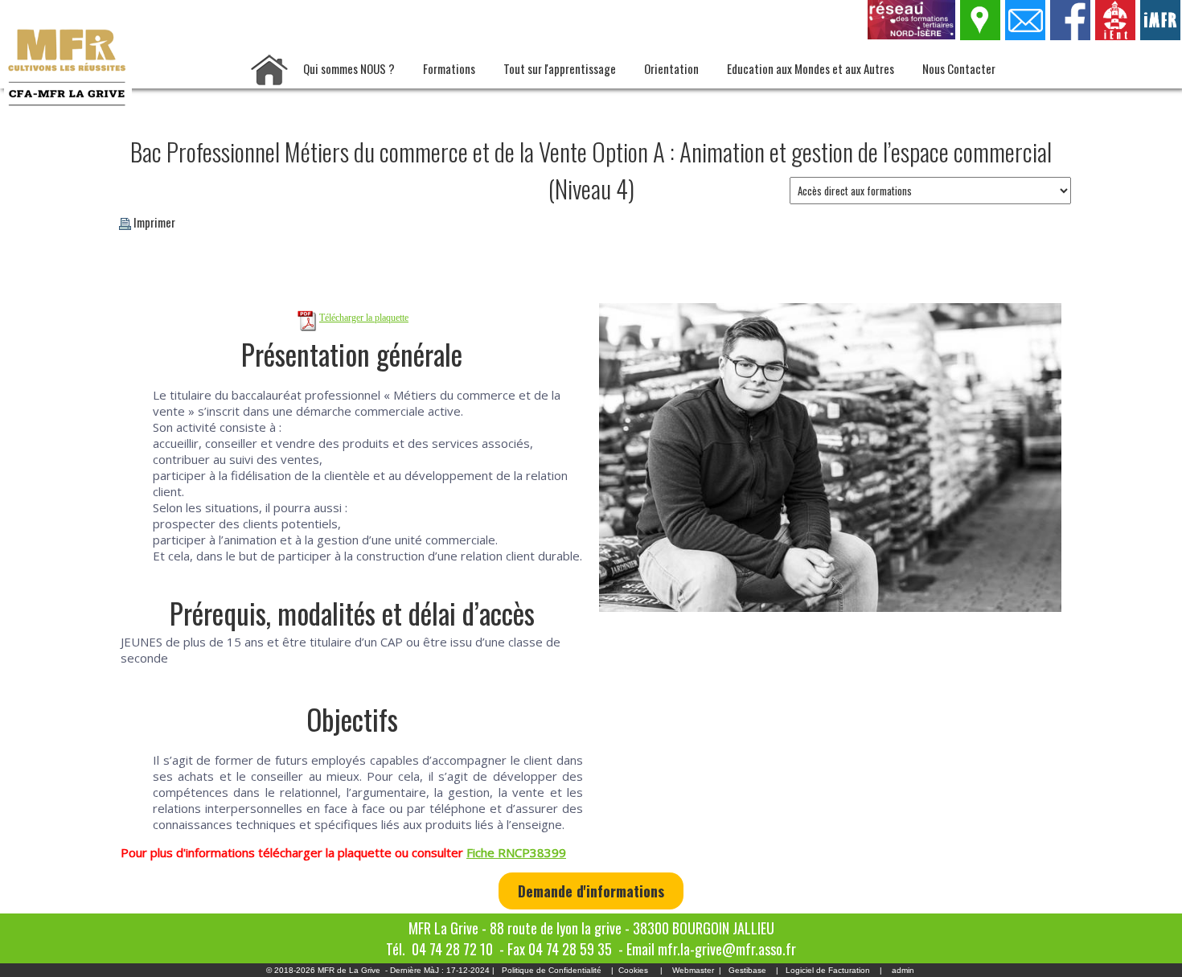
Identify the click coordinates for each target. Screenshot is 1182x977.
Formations (449, 68)
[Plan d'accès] (981, 35)
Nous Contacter (958, 68)
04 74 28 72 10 (452, 948)
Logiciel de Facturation (828, 970)
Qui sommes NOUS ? (349, 68)
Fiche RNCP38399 (516, 852)
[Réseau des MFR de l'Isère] (912, 35)
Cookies (633, 970)
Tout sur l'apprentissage (559, 68)
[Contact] (1026, 35)
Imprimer (154, 222)
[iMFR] (1161, 35)
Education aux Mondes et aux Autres (810, 68)
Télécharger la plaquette (363, 317)
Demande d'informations (591, 891)
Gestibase (747, 970)
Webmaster (693, 970)
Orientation (671, 68)
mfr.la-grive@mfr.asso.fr (727, 948)
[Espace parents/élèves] (1116, 35)
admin (903, 970)
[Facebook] (1071, 35)
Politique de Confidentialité (551, 970)
